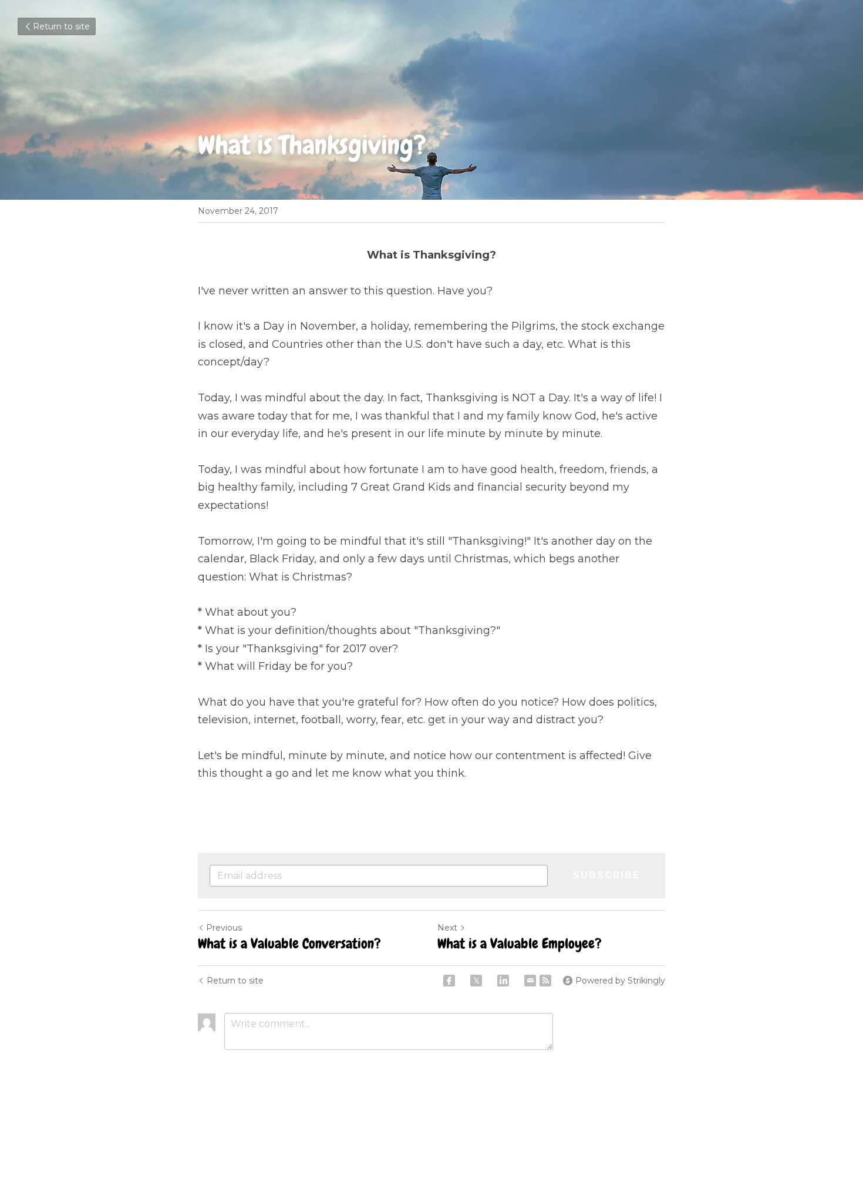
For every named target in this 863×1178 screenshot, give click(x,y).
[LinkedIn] (503, 980)
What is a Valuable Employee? (519, 943)
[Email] (530, 980)
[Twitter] (476, 980)
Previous (224, 927)
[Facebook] (449, 980)
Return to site (61, 26)
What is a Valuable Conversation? (289, 943)
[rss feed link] (545, 980)
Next (447, 927)
